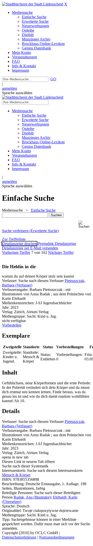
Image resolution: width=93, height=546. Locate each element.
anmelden (9, 88)
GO (53, 79)
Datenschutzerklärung (19, 537)
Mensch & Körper (16, 475)
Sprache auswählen (17, 93)
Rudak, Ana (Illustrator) (32, 497)
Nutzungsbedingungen (56, 537)
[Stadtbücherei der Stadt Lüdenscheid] (32, 4)
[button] (84, 224)
